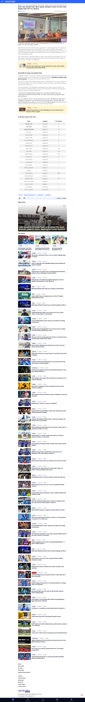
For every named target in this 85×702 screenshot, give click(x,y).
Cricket (20, 195)
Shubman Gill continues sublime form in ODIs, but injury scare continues (48, 567)
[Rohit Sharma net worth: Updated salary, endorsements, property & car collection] (24, 623)
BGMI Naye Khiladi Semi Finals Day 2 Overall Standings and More (49, 551)
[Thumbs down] (24, 198)
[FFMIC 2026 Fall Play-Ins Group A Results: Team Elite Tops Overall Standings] (24, 353)
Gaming (33, 253)
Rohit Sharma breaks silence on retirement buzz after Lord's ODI (49, 461)
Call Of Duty (35, 368)
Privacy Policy (22, 678)
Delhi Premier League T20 (30, 195)
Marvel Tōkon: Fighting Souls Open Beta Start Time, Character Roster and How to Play (48, 346)
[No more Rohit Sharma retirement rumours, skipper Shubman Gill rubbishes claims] (24, 492)
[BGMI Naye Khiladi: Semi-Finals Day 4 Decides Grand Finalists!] (24, 287)
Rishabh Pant (40, 195)
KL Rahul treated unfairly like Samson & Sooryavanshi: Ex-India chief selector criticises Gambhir (48, 362)
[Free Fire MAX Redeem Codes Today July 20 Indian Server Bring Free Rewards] (24, 525)
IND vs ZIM (28, 700)
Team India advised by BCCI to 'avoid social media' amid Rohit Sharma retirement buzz (48, 657)
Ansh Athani (22, 11)
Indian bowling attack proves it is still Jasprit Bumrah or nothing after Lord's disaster (49, 583)
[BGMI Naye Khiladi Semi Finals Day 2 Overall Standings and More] (24, 549)
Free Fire (34, 318)
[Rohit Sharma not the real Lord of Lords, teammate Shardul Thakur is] (24, 484)
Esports (33, 261)
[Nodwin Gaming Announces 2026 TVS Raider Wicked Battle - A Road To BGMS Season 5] (24, 541)
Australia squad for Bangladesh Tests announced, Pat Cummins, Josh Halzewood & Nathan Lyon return (59, 249)
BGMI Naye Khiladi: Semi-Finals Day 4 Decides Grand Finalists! (48, 288)
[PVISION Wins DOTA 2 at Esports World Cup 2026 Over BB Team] (24, 476)
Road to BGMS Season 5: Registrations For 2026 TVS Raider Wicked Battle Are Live (47, 296)
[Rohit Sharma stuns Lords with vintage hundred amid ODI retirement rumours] (24, 558)
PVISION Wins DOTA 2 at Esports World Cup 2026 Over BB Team (48, 477)
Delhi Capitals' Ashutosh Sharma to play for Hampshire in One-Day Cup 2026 (49, 395)
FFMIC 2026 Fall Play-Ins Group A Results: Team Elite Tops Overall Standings (49, 354)
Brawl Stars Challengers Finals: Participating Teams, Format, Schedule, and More (48, 387)
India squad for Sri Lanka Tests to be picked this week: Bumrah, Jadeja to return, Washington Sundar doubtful (42, 228)
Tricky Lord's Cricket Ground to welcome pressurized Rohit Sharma (49, 633)
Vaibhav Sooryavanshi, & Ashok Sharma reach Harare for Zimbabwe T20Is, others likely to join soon (47, 452)
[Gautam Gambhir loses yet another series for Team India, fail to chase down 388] (24, 574)
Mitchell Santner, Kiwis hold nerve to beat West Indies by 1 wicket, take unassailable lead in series (47, 468)
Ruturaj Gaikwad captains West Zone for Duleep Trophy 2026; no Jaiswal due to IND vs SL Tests (49, 428)
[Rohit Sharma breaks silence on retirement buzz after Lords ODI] (24, 459)
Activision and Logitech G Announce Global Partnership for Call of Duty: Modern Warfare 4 (49, 370)
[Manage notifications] (82, 695)
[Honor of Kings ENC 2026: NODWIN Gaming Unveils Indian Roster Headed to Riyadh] (24, 263)
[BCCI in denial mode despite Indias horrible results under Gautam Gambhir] (24, 443)
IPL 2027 (20, 668)
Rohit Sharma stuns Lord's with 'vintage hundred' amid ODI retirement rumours (47, 559)
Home (19, 664)
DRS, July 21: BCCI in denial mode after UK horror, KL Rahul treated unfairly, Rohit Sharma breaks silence (49, 337)
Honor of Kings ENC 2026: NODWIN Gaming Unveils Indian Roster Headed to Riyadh (48, 264)
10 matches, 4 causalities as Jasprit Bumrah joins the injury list (48, 608)
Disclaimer (21, 680)
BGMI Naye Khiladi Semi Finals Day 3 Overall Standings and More (49, 305)
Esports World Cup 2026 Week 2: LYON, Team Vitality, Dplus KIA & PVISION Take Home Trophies (49, 411)
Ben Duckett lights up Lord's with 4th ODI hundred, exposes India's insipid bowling (47, 591)
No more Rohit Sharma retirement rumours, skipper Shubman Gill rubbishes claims (49, 493)
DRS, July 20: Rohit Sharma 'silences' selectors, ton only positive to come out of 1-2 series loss (49, 518)
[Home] (10, 2)
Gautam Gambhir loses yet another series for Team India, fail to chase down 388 (49, 575)
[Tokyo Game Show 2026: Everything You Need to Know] (24, 615)
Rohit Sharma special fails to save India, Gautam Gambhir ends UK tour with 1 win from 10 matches (49, 534)
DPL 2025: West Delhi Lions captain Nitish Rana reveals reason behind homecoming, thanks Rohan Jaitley (45, 66)
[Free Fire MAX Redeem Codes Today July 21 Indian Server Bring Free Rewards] (24, 320)
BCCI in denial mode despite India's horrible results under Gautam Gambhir (49, 444)
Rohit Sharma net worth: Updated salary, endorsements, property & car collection (49, 624)
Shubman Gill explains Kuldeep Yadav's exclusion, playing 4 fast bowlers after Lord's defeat (49, 419)
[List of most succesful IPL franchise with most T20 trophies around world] (24, 648)
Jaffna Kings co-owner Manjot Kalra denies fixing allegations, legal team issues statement (48, 600)
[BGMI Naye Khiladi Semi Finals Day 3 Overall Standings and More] (24, 304)
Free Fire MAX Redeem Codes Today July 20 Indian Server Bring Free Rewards (48, 526)
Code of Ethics (22, 686)
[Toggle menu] (2, 2)
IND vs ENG (21, 666)
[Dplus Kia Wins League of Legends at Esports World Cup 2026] (24, 509)
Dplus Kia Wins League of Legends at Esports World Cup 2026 (48, 510)
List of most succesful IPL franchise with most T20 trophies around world (47, 649)
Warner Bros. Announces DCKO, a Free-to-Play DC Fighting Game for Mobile (49, 255)
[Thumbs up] (19, 198)
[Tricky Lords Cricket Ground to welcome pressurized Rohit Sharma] (24, 631)
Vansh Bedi (47, 195)
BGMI (33, 286)
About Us (20, 682)
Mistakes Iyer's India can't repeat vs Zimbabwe (44, 403)
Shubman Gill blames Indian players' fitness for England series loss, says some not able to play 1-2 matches (48, 501)
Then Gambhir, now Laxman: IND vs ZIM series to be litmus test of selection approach (49, 378)
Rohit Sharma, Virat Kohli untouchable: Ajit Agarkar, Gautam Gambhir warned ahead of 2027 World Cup (25, 249)
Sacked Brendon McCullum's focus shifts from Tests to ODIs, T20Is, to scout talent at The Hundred (42, 249)
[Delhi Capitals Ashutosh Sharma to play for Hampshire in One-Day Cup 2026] (24, 394)
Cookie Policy (21, 684)
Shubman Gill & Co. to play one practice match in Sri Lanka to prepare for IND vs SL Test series (48, 436)
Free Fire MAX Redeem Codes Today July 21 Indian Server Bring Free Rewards (48, 321)
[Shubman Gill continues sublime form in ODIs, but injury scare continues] (24, 566)
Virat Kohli (21, 670)
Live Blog (34, 572)
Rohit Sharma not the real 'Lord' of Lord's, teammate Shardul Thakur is (48, 485)
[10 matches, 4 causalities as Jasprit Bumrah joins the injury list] (24, 607)
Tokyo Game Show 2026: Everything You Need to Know (46, 616)
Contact (20, 676)
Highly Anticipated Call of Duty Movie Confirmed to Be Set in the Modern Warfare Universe (49, 641)
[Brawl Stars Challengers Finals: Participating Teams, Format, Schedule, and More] (24, 386)
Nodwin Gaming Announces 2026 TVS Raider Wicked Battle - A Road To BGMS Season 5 (48, 542)
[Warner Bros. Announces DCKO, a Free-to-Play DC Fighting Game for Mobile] (24, 254)
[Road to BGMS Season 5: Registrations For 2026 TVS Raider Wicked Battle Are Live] (24, 295)
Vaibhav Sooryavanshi (24, 672)
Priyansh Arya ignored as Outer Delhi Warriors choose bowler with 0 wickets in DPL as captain (44, 110)
